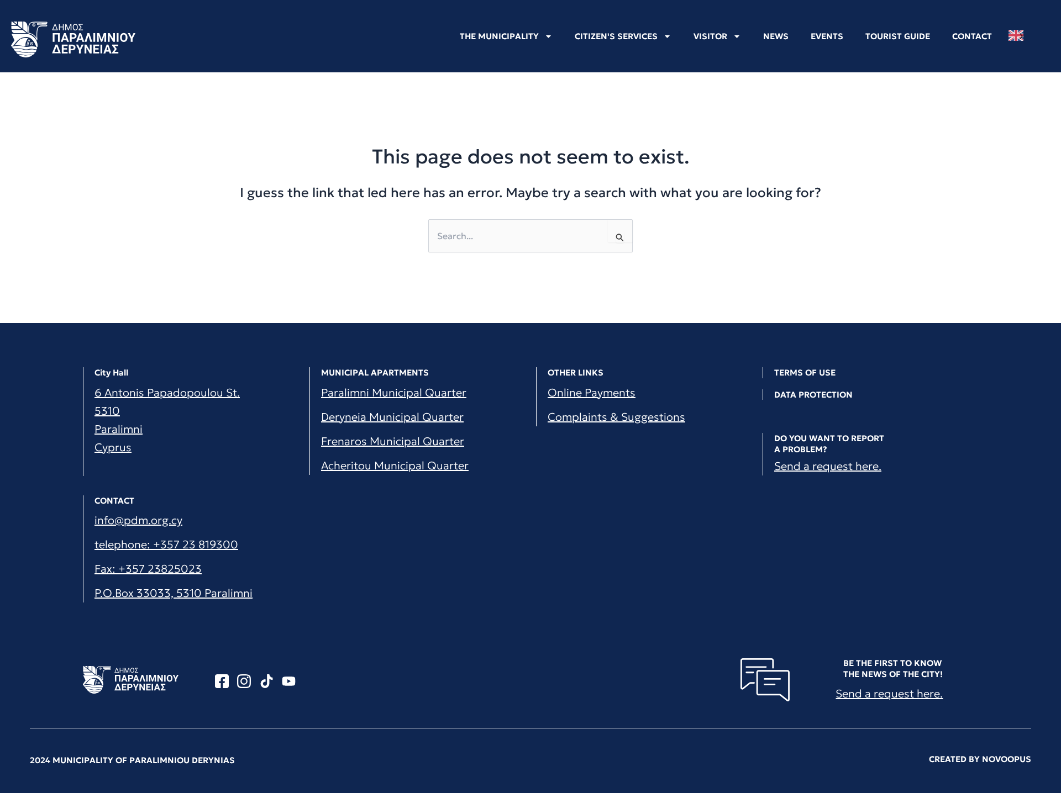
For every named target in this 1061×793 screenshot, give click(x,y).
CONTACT (972, 36)
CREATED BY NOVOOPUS (980, 759)
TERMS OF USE (805, 372)
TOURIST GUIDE (897, 36)
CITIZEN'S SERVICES (616, 36)
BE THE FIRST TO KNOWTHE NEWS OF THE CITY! (893, 668)
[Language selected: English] (1019, 35)
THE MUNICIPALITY (499, 36)
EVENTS (827, 36)
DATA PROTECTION (813, 394)
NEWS (776, 36)
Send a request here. (827, 466)
